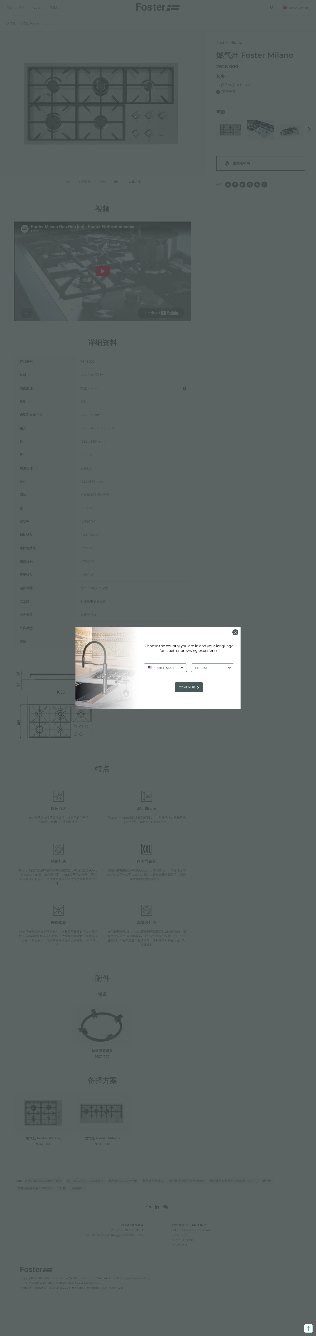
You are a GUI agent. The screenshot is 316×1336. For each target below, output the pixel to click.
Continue (187, 687)
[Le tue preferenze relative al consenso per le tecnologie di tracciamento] (308, 1328)
